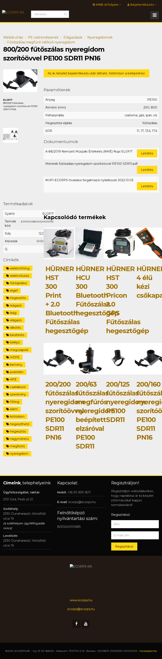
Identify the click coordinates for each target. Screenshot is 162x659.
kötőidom (16, 416)
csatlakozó (17, 387)
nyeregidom (18, 453)
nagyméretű (19, 439)
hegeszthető (19, 424)
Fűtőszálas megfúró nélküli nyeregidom (41, 42)
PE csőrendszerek (43, 37)
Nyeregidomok (100, 37)
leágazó (15, 305)
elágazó (15, 320)
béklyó (14, 342)
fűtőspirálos (18, 283)
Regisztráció (124, 546)
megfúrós (17, 446)
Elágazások (72, 37)
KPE (13, 379)
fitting (14, 402)
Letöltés (147, 153)
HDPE (14, 357)
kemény (15, 365)
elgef (13, 290)
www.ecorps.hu (81, 600)
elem (13, 409)
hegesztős (17, 298)
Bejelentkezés (142, 5)
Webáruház (13, 37)
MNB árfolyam (107, 5)
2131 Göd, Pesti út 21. (18, 499)
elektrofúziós (19, 276)
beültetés (16, 335)
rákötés (15, 328)
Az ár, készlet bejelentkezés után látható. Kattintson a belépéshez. (96, 73)
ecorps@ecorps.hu (82, 502)
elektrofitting (19, 268)
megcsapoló (18, 350)
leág (12, 313)
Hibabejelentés (148, 650)
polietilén (16, 372)
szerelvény (17, 394)
